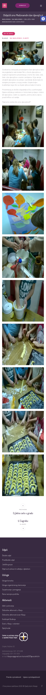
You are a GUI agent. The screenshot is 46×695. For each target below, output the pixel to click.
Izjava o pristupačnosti (31, 677)
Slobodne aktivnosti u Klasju (12, 610)
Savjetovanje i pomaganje (11, 589)
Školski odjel (6, 555)
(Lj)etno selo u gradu (23, 513)
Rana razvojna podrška (10, 594)
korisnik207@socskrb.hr (31, 656)
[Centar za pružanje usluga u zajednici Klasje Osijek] (4, 5)
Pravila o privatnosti (13, 677)
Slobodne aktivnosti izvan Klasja (13, 615)
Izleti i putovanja (8, 606)
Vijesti (26, 38)
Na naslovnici (17, 19)
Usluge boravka (7, 580)
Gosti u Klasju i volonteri (10, 623)
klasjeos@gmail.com (14, 656)
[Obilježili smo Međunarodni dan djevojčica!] (23, 53)
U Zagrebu (23, 520)
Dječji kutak (6, 628)
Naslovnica (6, 19)
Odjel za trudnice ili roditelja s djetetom (16, 569)
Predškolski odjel (8, 560)
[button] (43, 19)
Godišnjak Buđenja (9, 619)
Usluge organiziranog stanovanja (14, 585)
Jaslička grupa (7, 564)
